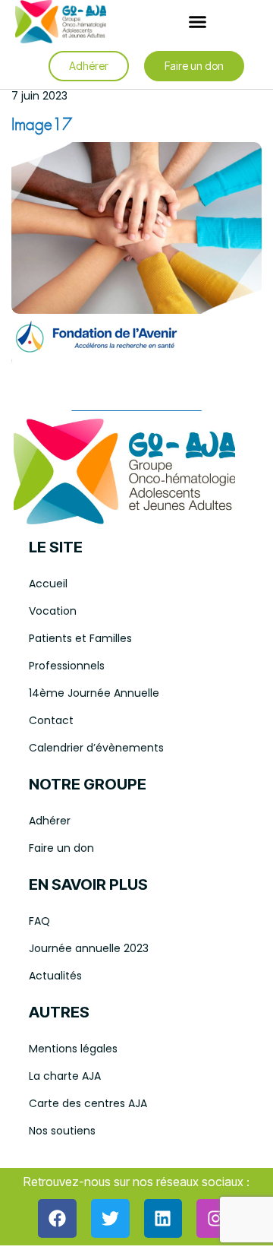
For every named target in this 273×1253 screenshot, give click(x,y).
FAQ (39, 921)
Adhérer (50, 820)
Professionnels (67, 665)
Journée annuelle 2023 (89, 948)
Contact (51, 720)
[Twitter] (110, 1218)
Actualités (55, 975)
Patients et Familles (80, 638)
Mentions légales (73, 1048)
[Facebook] (57, 1218)
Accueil (48, 583)
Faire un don (61, 848)
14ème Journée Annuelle (94, 693)
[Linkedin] (163, 1218)
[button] (197, 22)
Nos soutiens (62, 1130)
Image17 (41, 125)
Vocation (53, 611)
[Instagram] (215, 1218)
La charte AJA (65, 1076)
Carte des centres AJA (88, 1103)
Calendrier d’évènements (96, 747)
